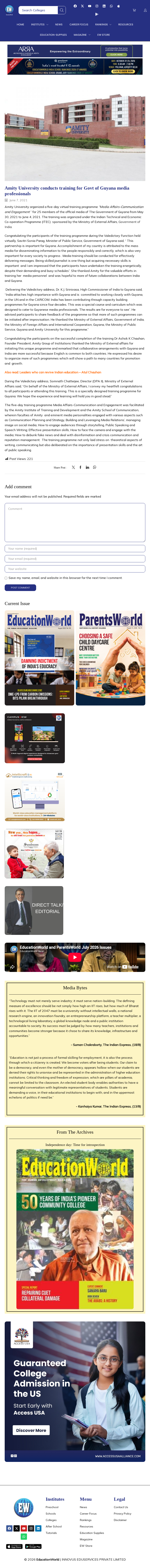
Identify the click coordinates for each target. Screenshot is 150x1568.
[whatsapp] (93, 467)
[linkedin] (87, 467)
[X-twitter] (82, 6)
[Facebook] (75, 6)
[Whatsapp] (111, 6)
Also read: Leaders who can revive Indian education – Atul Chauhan (53, 372)
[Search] (62, 10)
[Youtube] (90, 6)
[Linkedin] (104, 6)
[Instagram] (97, 6)
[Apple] (118, 6)
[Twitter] (74, 467)
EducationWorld (47, 1559)
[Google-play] (97, 14)
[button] (134, 10)
